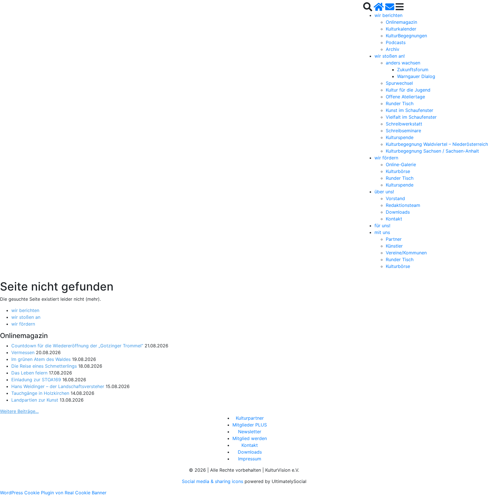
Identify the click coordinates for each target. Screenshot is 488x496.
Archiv (392, 49)
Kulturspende (399, 137)
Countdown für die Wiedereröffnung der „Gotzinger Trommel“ (77, 345)
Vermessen (22, 352)
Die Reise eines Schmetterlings (44, 366)
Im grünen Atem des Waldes (41, 359)
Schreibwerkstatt (404, 124)
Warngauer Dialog (416, 76)
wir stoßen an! (389, 56)
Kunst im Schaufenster (409, 110)
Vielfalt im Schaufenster (411, 117)
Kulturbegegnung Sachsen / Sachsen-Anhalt (432, 151)
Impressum (249, 459)
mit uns (382, 232)
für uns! (382, 225)
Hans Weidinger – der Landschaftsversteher (57, 386)
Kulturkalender (401, 29)
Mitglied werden (249, 438)
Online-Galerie (401, 164)
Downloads (398, 212)
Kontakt (394, 219)
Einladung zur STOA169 (36, 379)
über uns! (384, 191)
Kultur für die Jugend (408, 90)
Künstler (394, 246)
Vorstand (395, 198)
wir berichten (388, 15)
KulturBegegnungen (406, 35)
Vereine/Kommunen (406, 252)
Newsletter (249, 431)
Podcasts (396, 42)
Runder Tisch (399, 103)
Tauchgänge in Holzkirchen (40, 393)
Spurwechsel (399, 83)
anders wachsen (403, 63)
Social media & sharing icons (213, 481)
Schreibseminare (403, 130)
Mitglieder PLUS (249, 425)
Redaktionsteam (403, 205)
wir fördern (386, 158)
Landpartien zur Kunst (34, 400)
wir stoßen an (25, 317)
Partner (394, 239)
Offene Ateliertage (405, 96)
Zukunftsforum (412, 69)
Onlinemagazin (401, 22)
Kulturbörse (398, 171)
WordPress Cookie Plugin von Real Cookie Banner (53, 492)
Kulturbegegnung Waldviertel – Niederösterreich (437, 144)
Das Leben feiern (29, 373)
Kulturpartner (250, 418)
